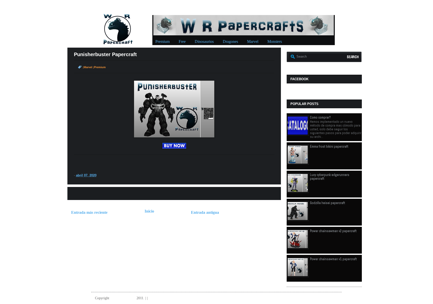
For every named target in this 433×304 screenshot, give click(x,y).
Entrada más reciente (89, 212)
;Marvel (87, 67)
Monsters (274, 41)
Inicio (149, 211)
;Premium (99, 67)
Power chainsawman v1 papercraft (333, 259)
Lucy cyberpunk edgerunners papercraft (329, 177)
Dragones (230, 41)
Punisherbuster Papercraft (105, 54)
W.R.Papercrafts (123, 298)
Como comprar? (320, 117)
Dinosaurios (204, 41)
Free (182, 41)
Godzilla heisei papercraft (327, 203)
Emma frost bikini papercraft (329, 146)
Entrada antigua (205, 212)
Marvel (252, 41)
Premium (162, 41)
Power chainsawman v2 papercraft (333, 231)
